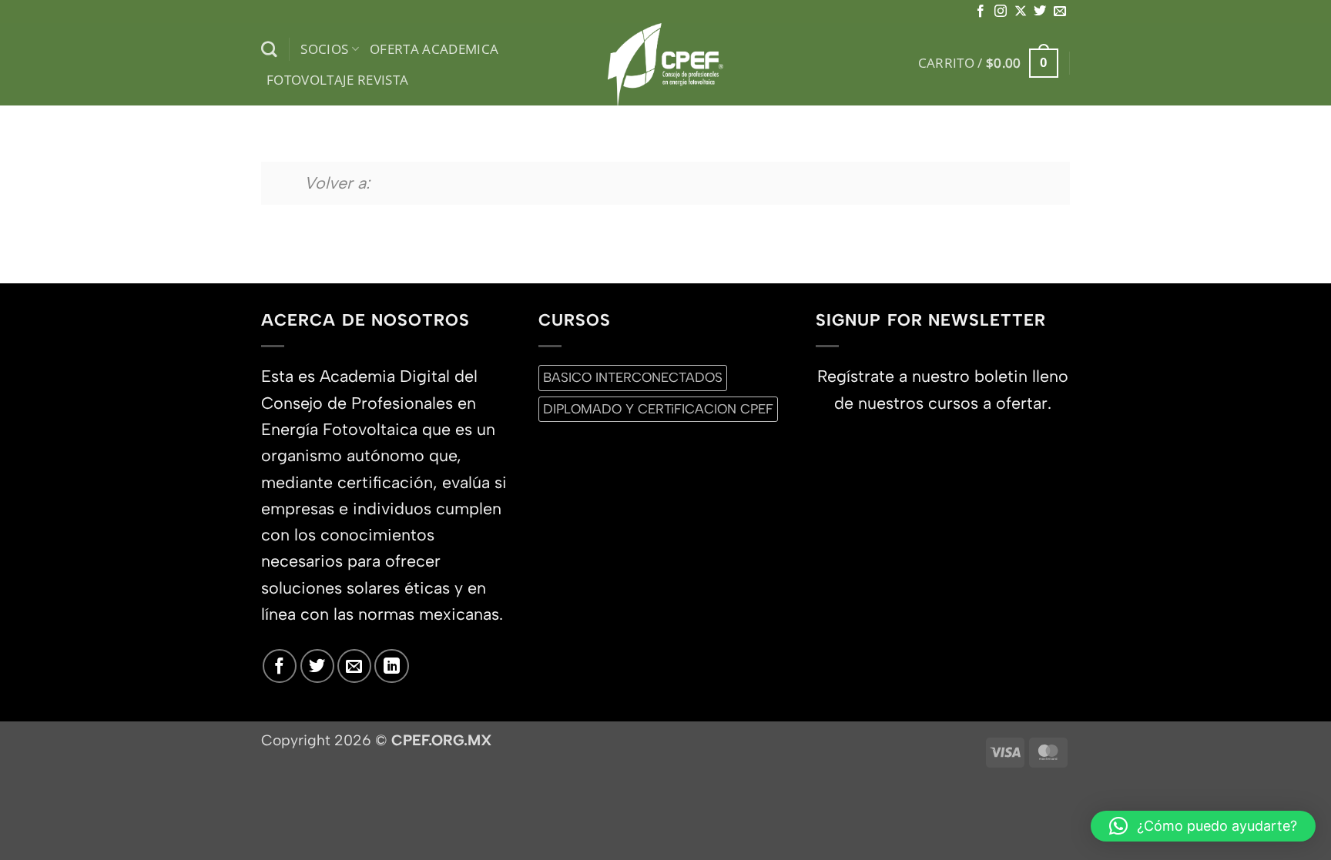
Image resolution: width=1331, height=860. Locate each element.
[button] (988, 63)
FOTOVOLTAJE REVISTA (338, 80)
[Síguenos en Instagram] (1000, 11)
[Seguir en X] (1020, 11)
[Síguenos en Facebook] (980, 11)
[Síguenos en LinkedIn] (391, 666)
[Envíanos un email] (1060, 11)
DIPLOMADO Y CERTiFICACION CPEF (658, 409)
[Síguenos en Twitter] (1040, 11)
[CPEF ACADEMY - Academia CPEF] (665, 64)
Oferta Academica (434, 49)
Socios (324, 49)
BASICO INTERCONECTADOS (632, 377)
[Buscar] (269, 49)
